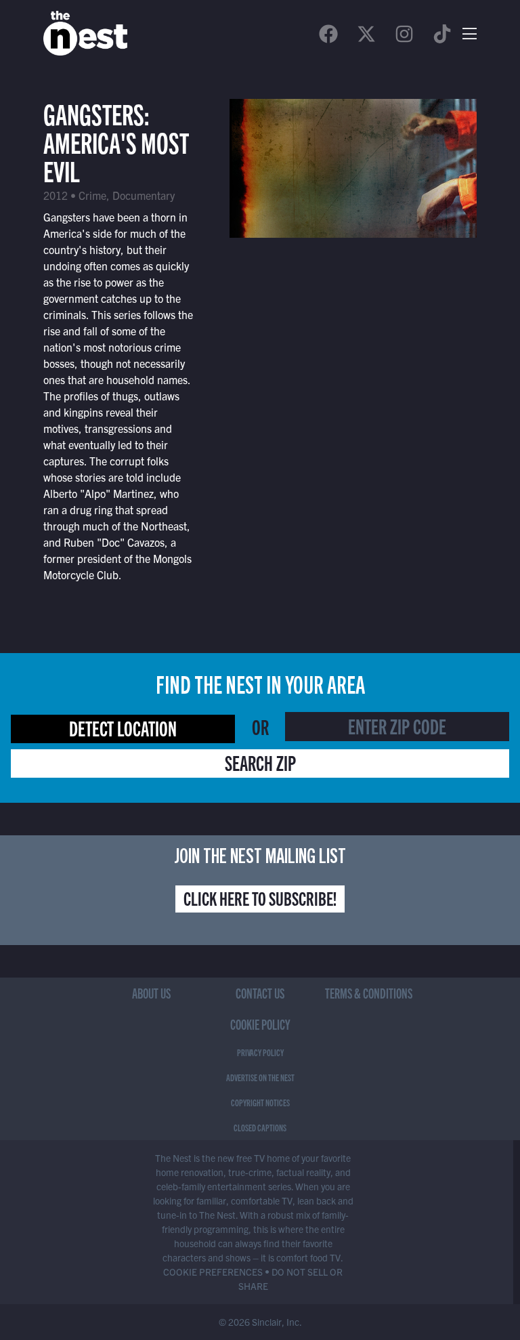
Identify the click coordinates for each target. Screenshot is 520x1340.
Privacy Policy (260, 1052)
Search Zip (260, 762)
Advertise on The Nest (260, 1077)
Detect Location (123, 727)
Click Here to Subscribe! (260, 897)
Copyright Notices (260, 1102)
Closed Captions (260, 1127)
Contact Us (260, 992)
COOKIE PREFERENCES (213, 1271)
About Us (151, 992)
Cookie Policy (260, 1024)
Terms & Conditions (368, 992)
